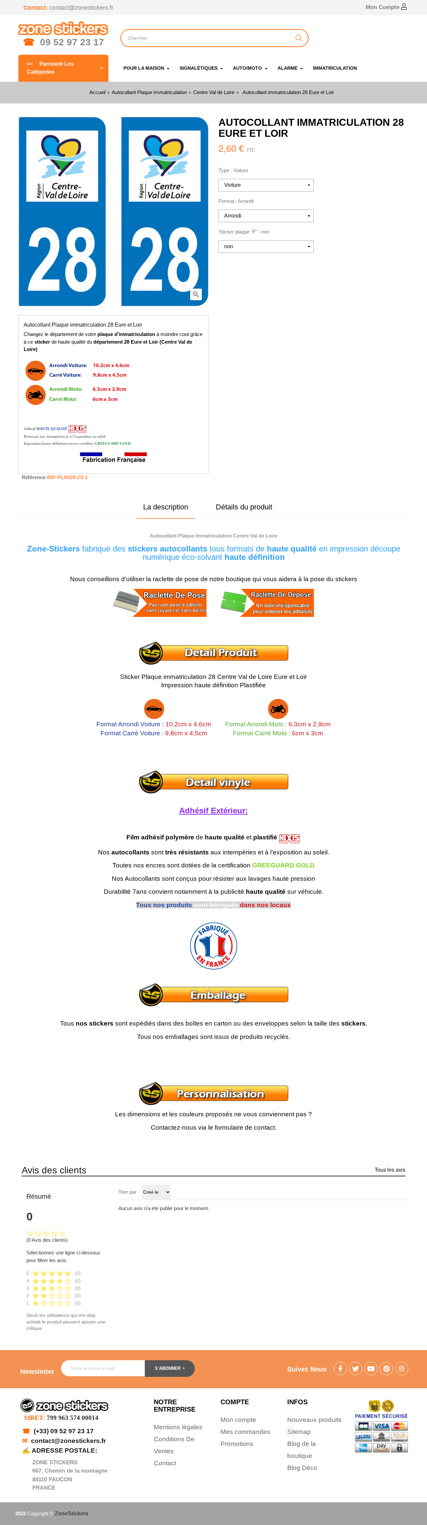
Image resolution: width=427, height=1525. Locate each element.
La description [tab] (165, 507)
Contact (165, 1463)
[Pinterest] (386, 1369)
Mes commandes (245, 1431)
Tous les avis (390, 1170)
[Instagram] (401, 1369)
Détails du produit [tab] (244, 507)
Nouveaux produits (314, 1419)
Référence (33, 477)
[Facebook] (340, 1369)
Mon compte (238, 1419)
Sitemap (299, 1431)
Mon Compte (383, 7)
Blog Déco (302, 1467)
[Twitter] (355, 1369)
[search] (299, 38)
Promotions (237, 1443)
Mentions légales (178, 1427)
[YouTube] (371, 1369)
